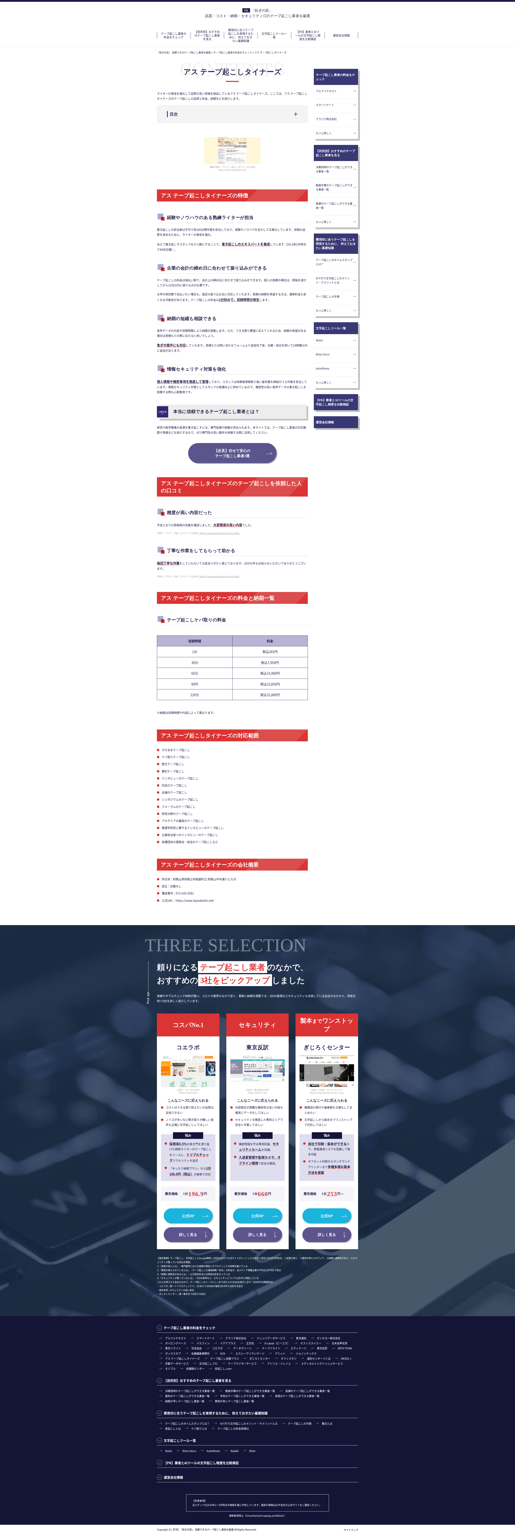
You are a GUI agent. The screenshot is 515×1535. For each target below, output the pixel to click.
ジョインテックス (306, 1353)
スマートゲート (325, 105)
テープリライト (271, 1348)
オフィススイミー (310, 1343)
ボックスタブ (173, 1353)
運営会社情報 (341, 35)
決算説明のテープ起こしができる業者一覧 (334, 169)
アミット (280, 1353)
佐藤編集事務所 (200, 1353)
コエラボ (217, 1348)
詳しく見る (188, 1235)
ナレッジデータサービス (271, 1338)
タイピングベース (175, 1343)
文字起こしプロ (208, 1363)
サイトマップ (351, 1530)
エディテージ (298, 1348)
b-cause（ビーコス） (277, 1343)
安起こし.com (223, 1368)
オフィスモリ (289, 1358)
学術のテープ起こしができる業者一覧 (242, 1396)
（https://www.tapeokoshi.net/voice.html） (219, 533)
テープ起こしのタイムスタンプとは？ (334, 262)
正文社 (250, 1343)
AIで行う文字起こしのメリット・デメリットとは (333, 280)
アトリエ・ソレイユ (279, 1363)
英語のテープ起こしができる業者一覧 (297, 1396)
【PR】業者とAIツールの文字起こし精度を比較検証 (307, 35)
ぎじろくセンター (259, 1358)
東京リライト (173, 1348)
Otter (252, 1451)
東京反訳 (322, 1348)
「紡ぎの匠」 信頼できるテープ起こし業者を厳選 (207, 1529)
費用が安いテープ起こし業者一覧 (234, 1401)
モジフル (170, 1368)
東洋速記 (301, 1338)
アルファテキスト (326, 91)
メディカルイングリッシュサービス (322, 1363)
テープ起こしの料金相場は (233, 1428)
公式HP (188, 1216)
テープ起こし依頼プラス (224, 1358)
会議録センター (195, 1368)
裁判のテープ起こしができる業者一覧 (187, 1396)
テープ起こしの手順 (327, 296)
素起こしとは (173, 1428)
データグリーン (242, 1348)
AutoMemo (322, 368)
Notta (319, 340)
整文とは (327, 1423)
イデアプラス (228, 1343)
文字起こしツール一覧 (274, 35)
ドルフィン (203, 1343)
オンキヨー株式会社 (328, 1338)
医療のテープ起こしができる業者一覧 (334, 205)
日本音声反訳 (339, 1343)
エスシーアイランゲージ (250, 1353)
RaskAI (235, 1451)
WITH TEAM (345, 1348)
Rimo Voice (323, 354)
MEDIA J (346, 1358)
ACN (222, 1353)
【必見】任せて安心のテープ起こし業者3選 (232, 453)
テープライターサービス (242, 1363)
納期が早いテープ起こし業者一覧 (184, 1401)
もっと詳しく (324, 133)
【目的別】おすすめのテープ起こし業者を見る (207, 35)
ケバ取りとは (199, 1428)
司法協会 (196, 1348)
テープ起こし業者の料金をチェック (173, 35)
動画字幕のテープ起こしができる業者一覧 (334, 187)
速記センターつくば (319, 1358)
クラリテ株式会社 (326, 119)
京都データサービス (177, 1363)
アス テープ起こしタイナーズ (182, 1358)
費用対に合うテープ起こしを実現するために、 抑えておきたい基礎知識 (240, 35)
